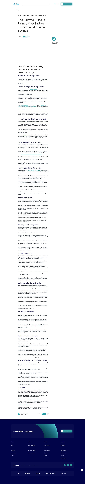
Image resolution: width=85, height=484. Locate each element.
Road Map (62, 455)
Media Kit (45, 455)
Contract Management (31, 450)
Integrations (13, 450)
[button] (25, 4)
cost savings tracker (33, 89)
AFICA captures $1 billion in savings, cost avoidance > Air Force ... (29, 398)
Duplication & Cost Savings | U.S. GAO (24, 404)
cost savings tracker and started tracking (34, 170)
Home (12, 445)
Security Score (13, 453)
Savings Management (31, 453)
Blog (45, 447)
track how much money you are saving (37, 325)
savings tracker (25, 134)
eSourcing (29, 447)
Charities (45, 453)
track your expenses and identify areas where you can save (31, 154)
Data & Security (46, 445)
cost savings (39, 80)
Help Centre (63, 445)
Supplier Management (31, 445)
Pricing (36, 3)
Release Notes (63, 453)
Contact (46, 3)
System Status (63, 458)
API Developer (63, 450)
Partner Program (47, 450)
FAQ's (62, 447)
